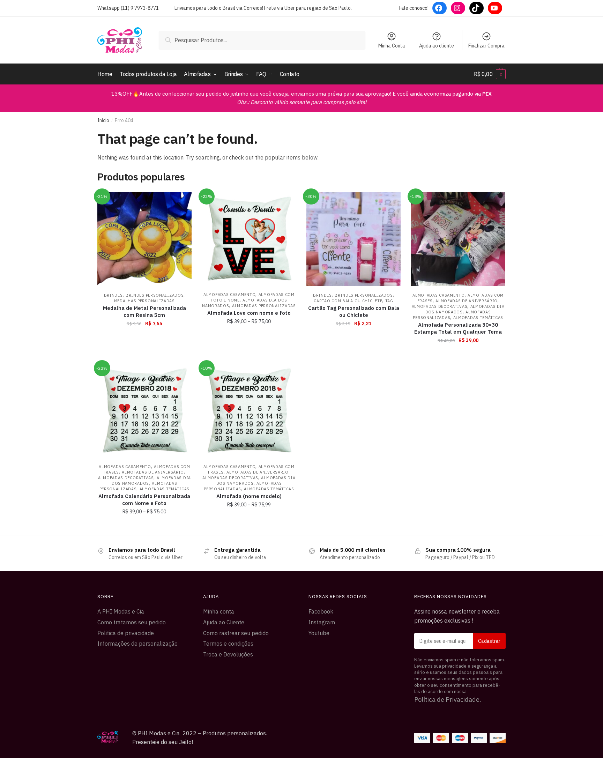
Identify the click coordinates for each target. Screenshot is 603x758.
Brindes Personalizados (155, 295)
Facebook (320, 611)
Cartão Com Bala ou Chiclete (348, 300)
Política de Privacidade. (447, 700)
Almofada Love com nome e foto (249, 313)
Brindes (113, 295)
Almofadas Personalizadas (264, 305)
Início (103, 120)
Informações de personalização (137, 643)
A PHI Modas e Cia (120, 611)
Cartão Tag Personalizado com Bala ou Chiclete (353, 311)
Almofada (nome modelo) (249, 496)
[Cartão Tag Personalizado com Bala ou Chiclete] (353, 239)
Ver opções (249, 355)
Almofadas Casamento (229, 294)
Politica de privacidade (125, 633)
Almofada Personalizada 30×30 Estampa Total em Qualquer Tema (458, 328)
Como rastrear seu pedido (236, 633)
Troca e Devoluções (228, 654)
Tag (389, 300)
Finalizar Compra (486, 46)
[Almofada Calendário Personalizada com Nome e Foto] (144, 410)
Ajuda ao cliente (436, 46)
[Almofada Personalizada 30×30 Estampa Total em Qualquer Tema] (458, 239)
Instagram (321, 622)
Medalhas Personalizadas (144, 300)
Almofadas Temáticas (478, 317)
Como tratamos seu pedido (131, 622)
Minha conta (218, 611)
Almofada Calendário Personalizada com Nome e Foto (144, 499)
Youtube (318, 633)
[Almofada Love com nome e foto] (249, 238)
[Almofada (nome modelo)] (249, 410)
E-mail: (460, 641)
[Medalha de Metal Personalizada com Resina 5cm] (144, 239)
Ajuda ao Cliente (223, 622)
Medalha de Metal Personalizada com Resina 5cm (144, 311)
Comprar (144, 355)
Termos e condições (228, 643)
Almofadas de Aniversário (467, 300)
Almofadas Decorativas (440, 306)
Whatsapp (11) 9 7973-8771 (128, 8)
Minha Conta (391, 46)
